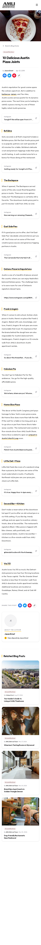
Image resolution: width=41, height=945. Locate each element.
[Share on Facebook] (5, 75)
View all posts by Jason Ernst (18, 638)
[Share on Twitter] (9, 75)
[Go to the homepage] (9, 5)
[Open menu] (37, 5)
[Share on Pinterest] (14, 75)
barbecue (6, 94)
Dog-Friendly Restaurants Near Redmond (14, 836)
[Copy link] (19, 75)
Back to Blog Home (12, 46)
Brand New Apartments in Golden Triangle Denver (14, 790)
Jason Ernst (9, 71)
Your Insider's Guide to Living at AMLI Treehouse (14, 700)
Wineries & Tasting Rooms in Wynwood (19, 745)
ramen (13, 94)
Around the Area (9, 52)
